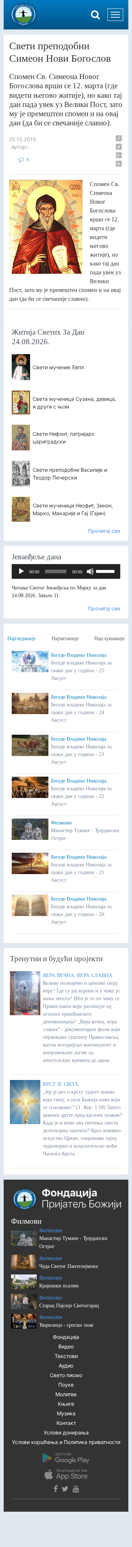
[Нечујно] (90, 571)
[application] (66, 571)
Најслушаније (109, 638)
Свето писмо (66, 1375)
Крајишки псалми (59, 1285)
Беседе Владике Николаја (78, 655)
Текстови (66, 1356)
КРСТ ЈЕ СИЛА (60, 1084)
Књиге (66, 1404)
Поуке (66, 1385)
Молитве (66, 1394)
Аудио (66, 1365)
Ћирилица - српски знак (66, 1325)
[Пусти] (21, 571)
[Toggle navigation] (115, 14)
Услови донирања (66, 1432)
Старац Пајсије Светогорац (69, 1305)
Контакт (66, 1423)
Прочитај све (104, 531)
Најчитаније (65, 638)
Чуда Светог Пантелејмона (68, 1266)
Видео (66, 1346)
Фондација (66, 1337)
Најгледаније (21, 638)
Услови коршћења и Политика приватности (66, 1442)
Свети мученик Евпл (58, 367)
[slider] (106, 570)
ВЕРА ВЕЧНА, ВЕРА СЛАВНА (77, 975)
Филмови (61, 823)
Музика (66, 1413)
